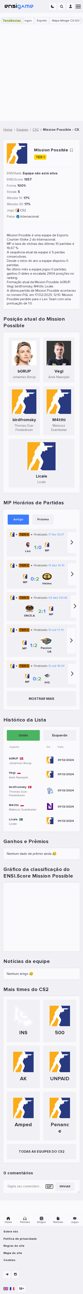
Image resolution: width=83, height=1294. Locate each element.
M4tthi (38, 286)
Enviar (65, 1186)
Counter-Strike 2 (19, 239)
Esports (38, 20)
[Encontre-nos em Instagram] (15, 1274)
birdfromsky (23, 286)
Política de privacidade (20, 1239)
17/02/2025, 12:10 (47, 295)
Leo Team (49, 299)
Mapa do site (12, 1253)
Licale (49, 286)
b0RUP (65, 282)
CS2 (23, 210)
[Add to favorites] (71, 150)
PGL (26, 295)
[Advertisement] (41, 72)
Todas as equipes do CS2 (41, 1151)
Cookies (9, 1260)
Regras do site (13, 1246)
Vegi (10, 286)
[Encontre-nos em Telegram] (6, 1274)
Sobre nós (10, 1231)
